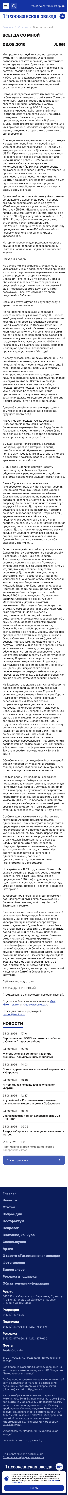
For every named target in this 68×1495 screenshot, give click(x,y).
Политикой (17, 1482)
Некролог (11, 1228)
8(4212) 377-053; (14, 1326)
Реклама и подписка (20, 1276)
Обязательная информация (26, 1283)
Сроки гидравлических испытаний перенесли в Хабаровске (34, 1070)
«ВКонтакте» (11, 1004)
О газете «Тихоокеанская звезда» (31, 1256)
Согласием (53, 1480)
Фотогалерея (14, 1263)
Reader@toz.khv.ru (14, 1350)
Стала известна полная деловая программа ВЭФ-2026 (31, 1117)
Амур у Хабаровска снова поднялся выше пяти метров (33, 1132)
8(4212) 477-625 (13, 1314)
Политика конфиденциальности (23, 1457)
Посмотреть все (36, 1161)
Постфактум (13, 1221)
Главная (8, 27)
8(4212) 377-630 (36, 1338)
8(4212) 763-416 (36, 1326)
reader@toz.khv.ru (14, 1014)
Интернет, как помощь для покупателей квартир (29, 1086)
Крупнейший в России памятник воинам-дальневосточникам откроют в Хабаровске (31, 1101)
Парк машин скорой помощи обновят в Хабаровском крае (28, 1148)
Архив (8, 1249)
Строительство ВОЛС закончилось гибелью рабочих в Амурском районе (32, 1039)
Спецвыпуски (14, 1242)
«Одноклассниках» (34, 1004)
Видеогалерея (15, 1270)
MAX (52, 1001)
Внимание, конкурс (19, 1235)
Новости (10, 1200)
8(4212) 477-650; (14, 1338)
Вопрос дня (12, 1214)
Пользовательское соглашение (23, 1454)
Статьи (23, 27)
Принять (34, 1488)
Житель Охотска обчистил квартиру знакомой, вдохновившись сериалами (28, 1055)
